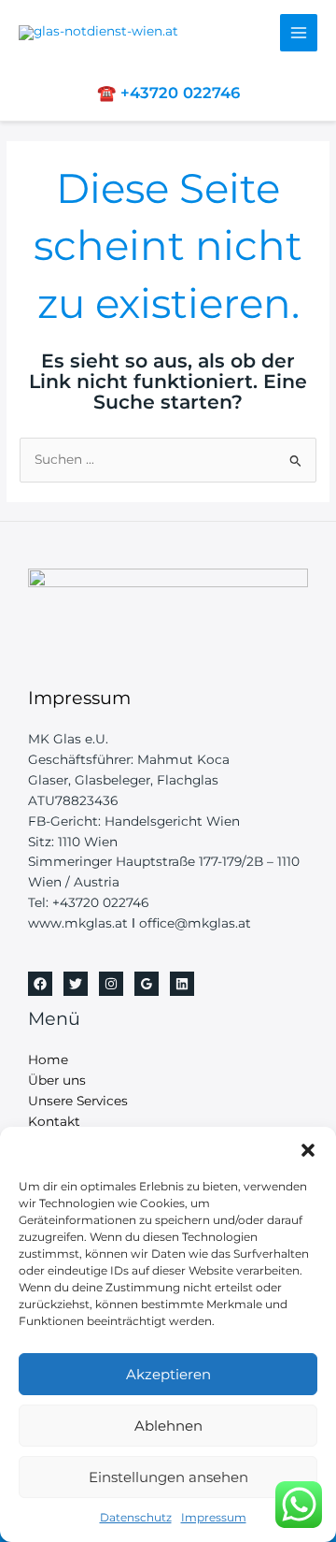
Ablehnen (168, 1425)
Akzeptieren (168, 1374)
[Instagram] (111, 984)
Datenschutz (136, 1517)
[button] (308, 1150)
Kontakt (54, 1121)
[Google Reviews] (146, 984)
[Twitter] (75, 984)
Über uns (57, 1080)
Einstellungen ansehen (168, 1477)
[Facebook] (40, 984)
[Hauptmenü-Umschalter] (299, 33)
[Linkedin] (182, 984)
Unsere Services (78, 1100)
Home (48, 1059)
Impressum (213, 1517)
